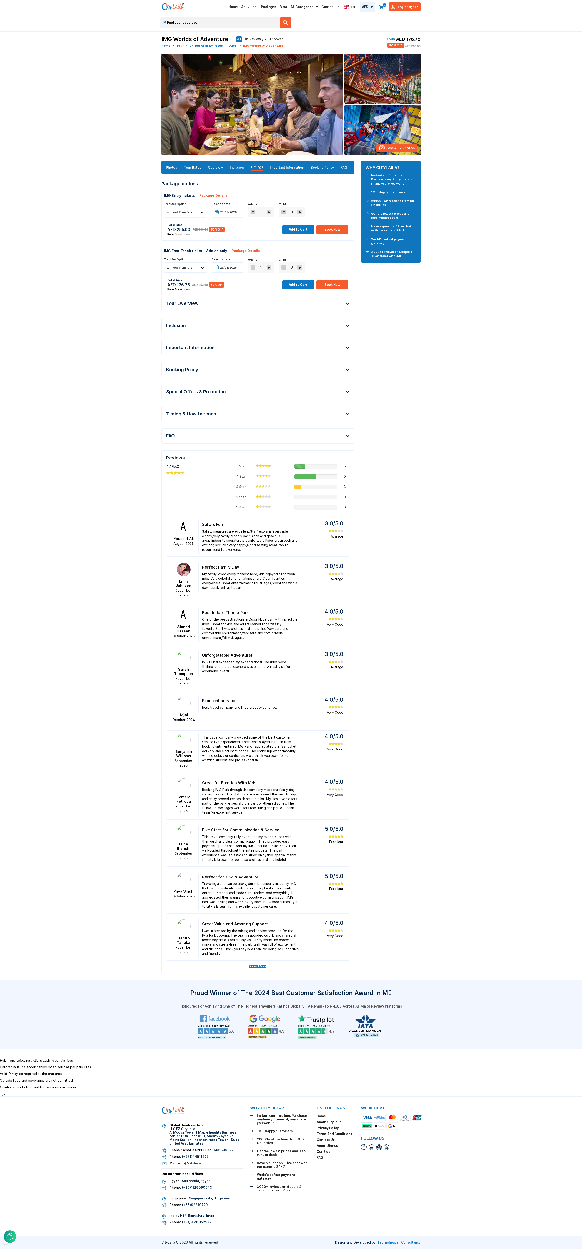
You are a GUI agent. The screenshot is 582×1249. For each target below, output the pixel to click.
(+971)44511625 (195, 1156)
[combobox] (349, 6)
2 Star (241, 497)
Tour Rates (192, 167)
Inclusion (237, 167)
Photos (171, 167)
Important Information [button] (190, 347)
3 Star (241, 487)
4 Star (241, 476)
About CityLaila (329, 1122)
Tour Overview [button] (182, 303)
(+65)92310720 (195, 1205)
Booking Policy (322, 167)
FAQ (344, 167)
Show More (257, 966)
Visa (283, 7)
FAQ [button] (170, 436)
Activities (248, 7)
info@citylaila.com (193, 1163)
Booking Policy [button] (182, 369)
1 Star (240, 507)
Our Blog (323, 1151)
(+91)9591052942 (197, 1222)
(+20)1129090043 (197, 1187)
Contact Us (330, 7)
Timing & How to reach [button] (191, 413)
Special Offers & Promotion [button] (196, 391)
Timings (257, 167)
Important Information (287, 167)
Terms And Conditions (334, 1134)
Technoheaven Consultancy (399, 1242)
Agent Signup (327, 1145)
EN (353, 7)
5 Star (241, 466)
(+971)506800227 (218, 1150)
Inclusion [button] (176, 325)
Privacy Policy (328, 1128)
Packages (269, 7)
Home (233, 7)
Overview (215, 167)
